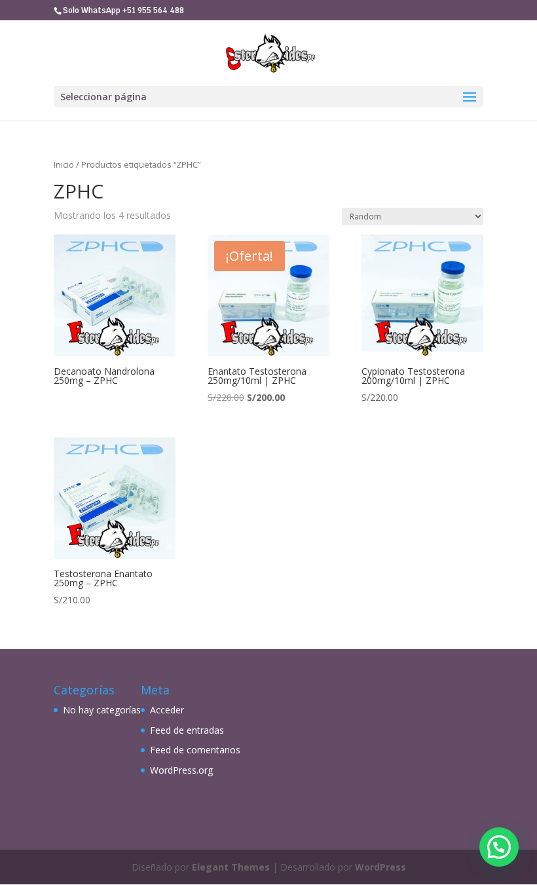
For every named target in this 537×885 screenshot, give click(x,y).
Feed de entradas (187, 730)
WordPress (380, 867)
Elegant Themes (231, 867)
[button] (499, 847)
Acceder (167, 710)
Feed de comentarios (195, 750)
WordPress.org (181, 770)
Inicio (64, 164)
